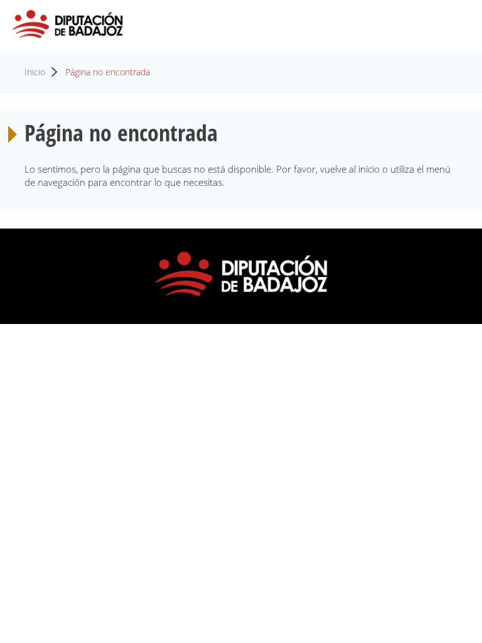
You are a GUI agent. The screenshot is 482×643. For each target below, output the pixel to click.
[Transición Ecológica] (67, 24)
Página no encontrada (107, 72)
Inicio (34, 72)
